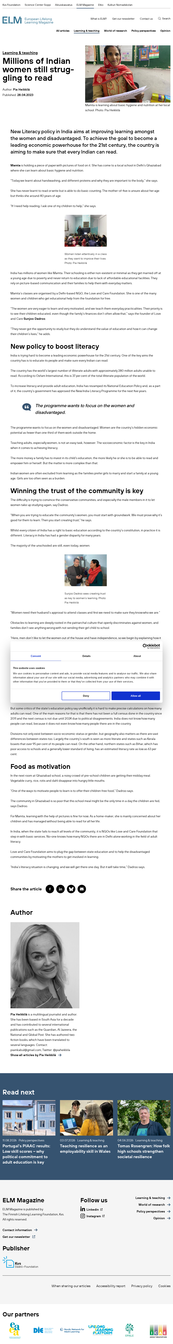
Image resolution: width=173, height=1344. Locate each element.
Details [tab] (86, 656)
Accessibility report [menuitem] (110, 1286)
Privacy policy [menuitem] (141, 1286)
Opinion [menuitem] (165, 30)
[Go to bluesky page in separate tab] (71, 889)
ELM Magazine (85, 4)
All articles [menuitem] (62, 30)
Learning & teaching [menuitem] (87, 30)
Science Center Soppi (38, 4)
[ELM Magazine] (28, 20)
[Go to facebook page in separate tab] (50, 889)
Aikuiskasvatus (63, 4)
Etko (100, 4)
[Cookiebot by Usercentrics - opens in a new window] (145, 646)
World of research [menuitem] (115, 30)
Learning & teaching (20, 52)
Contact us (146, 18)
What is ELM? (99, 18)
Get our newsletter (123, 18)
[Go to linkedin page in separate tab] (60, 889)
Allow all (136, 695)
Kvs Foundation (11, 4)
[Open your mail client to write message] (82, 889)
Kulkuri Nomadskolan (120, 4)
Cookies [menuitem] (164, 1286)
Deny (86, 695)
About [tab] (137, 656)
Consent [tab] (36, 656)
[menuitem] (152, 1197)
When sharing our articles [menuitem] (71, 1286)
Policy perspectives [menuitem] (143, 30)
